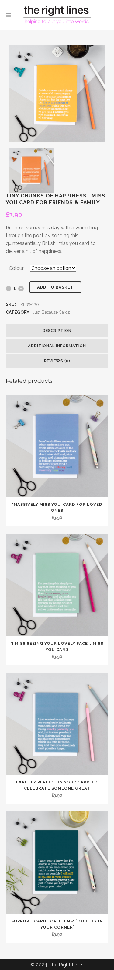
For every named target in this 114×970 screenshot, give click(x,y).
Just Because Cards (51, 312)
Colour (16, 268)
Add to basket (55, 287)
